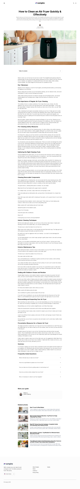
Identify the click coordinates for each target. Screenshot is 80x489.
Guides (48, 467)
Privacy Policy (36, 472)
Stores (34, 468)
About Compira (36, 467)
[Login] (75, 3)
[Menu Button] (6, 3)
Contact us (35, 470)
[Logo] (40, 3)
